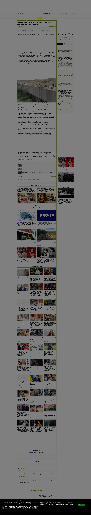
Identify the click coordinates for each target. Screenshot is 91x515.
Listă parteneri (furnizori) (44, 506)
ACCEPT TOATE (81, 504)
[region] (45, 507)
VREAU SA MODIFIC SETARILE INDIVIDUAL (81, 507)
